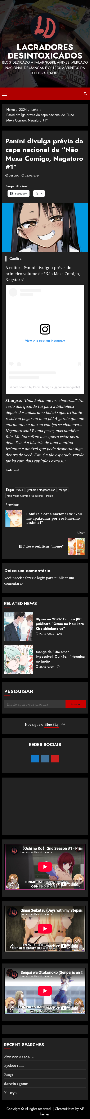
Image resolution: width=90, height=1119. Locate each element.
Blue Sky (52, 724)
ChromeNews (64, 1108)
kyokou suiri (14, 1065)
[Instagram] (45, 759)
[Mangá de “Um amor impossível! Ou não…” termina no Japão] (18, 659)
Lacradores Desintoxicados (45, 51)
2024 (19, 490)
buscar (75, 704)
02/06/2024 (32, 176)
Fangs (8, 1074)
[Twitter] (35, 759)
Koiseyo (10, 1092)
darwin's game (16, 1083)
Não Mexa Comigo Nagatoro (25, 496)
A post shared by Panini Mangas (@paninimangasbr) (45, 387)
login (41, 578)
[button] (4, 93)
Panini (50, 496)
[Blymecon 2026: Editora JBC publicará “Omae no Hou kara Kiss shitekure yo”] (18, 626)
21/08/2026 (46, 667)
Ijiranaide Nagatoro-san (41, 490)
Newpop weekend (18, 1056)
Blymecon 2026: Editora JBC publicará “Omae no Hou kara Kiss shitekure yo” (60, 624)
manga (63, 490)
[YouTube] (55, 759)
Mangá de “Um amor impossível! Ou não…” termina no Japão (60, 657)
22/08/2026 (46, 634)
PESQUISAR (18, 691)
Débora (14, 176)
